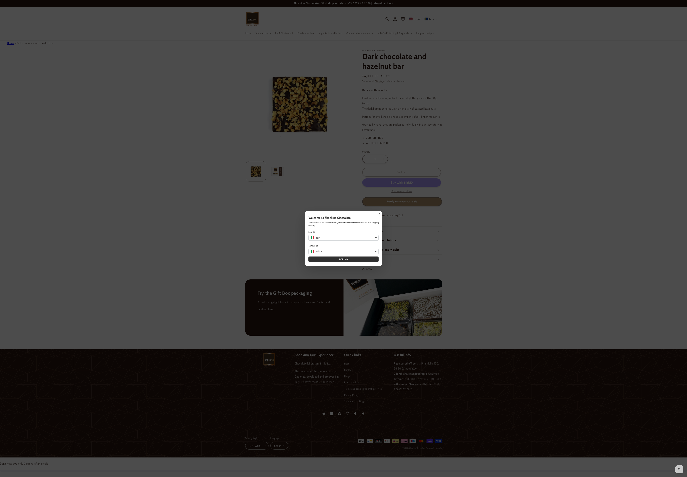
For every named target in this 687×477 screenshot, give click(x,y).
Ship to (311, 231)
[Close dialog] (379, 213)
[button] (343, 238)
